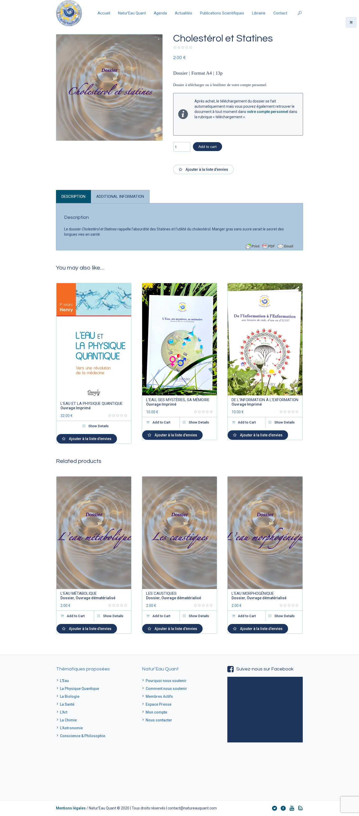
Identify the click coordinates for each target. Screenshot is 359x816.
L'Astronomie (71, 728)
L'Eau (64, 681)
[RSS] (300, 808)
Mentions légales (71, 808)
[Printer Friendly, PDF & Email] (269, 246)
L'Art (63, 712)
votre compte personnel (267, 112)
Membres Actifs (159, 696)
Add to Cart (161, 422)
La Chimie (68, 720)
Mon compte (156, 712)
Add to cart (207, 146)
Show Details (98, 426)
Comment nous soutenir (166, 688)
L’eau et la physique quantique (91, 403)
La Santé (67, 704)
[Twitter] (274, 808)
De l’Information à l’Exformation (265, 399)
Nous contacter (159, 720)
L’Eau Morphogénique (253, 593)
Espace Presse (158, 704)
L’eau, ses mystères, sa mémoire (177, 399)
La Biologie (69, 696)
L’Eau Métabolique (78, 593)
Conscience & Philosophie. (83, 736)
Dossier (67, 598)
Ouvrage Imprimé (75, 408)
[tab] (73, 196)
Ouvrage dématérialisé (95, 598)
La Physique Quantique (79, 688)
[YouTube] (291, 808)
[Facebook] (283, 808)
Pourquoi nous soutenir (166, 681)
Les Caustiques (161, 593)
